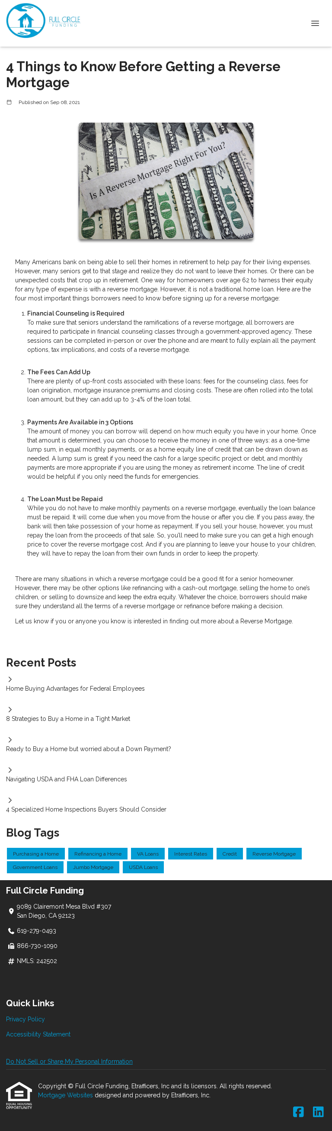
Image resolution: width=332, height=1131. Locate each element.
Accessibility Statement (38, 1034)
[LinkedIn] (318, 1112)
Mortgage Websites (66, 1095)
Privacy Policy (25, 1019)
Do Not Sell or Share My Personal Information (69, 1061)
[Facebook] (298, 1112)
